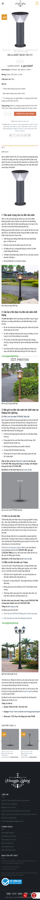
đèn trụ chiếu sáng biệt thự (21, 124)
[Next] (39, 745)
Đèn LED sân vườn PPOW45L (27, 754)
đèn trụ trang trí (20, 131)
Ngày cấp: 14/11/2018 (8, 807)
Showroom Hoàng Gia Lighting (12, 547)
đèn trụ (10, 124)
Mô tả (3, 148)
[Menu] (3, 3)
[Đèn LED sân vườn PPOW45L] (29, 739)
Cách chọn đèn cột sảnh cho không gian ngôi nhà (18, 618)
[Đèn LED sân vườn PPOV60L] (10, 739)
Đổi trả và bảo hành (7, 843)
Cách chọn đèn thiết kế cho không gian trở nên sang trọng (20, 613)
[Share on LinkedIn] (29, 135)
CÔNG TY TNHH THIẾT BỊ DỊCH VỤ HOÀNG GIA (16, 800)
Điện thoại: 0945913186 (9, 818)
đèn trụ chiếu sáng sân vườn (28, 128)
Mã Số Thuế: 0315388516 (9, 804)
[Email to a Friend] (22, 135)
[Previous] (1, 745)
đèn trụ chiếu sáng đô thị (20, 126)
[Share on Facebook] (14, 135)
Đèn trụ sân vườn (21, 51)
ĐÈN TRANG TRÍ (18, 50)
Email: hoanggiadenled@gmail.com (13, 821)
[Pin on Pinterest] (25, 135)
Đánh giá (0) (5, 152)
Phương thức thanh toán (9, 836)
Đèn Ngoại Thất (32, 50)
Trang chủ (6, 50)
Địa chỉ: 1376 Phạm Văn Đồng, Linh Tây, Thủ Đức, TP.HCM (19, 814)
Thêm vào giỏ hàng (25, 114)
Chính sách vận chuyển (9, 839)
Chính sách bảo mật (8, 846)
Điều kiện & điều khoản (9, 850)
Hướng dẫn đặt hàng (8, 832)
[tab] (20, 148)
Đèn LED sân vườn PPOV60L (7, 754)
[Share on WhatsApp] (10, 135)
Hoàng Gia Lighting (27, 691)
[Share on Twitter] (18, 135)
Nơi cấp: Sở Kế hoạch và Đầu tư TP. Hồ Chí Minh (16, 811)
